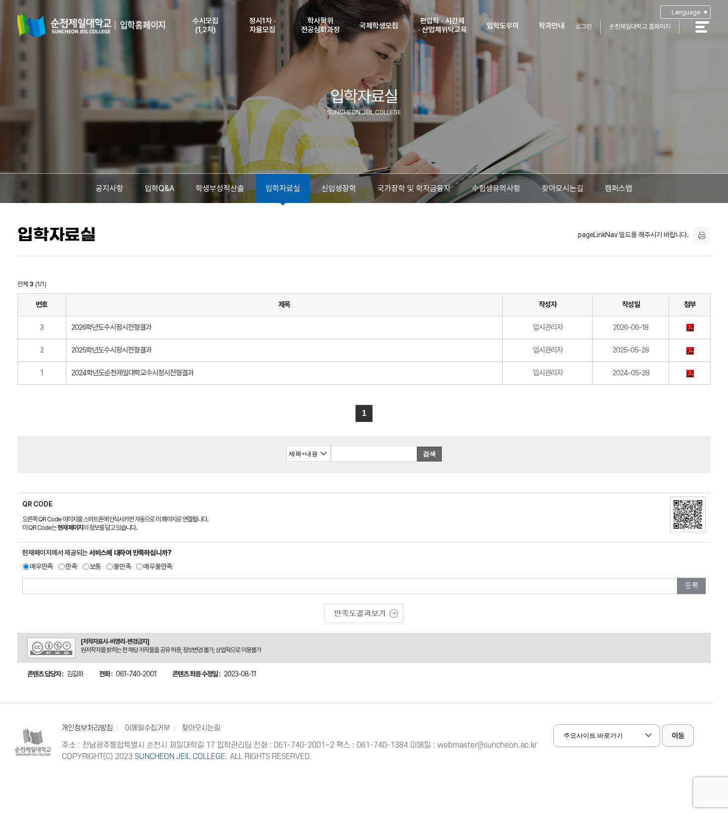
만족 (71, 566)
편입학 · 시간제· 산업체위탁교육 (442, 25)
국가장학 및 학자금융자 (414, 188)
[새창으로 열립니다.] (364, 610)
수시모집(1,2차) (205, 25)
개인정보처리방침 (87, 728)
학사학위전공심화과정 (320, 25)
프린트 (702, 235)
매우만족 (41, 566)
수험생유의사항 (496, 188)
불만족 (122, 566)
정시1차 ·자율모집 (262, 25)
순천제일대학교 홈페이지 (640, 26)
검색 (429, 454)
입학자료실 (282, 188)
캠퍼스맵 (618, 188)
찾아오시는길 (562, 188)
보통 (96, 566)
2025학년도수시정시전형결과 (111, 350)
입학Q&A (159, 188)
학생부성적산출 (220, 188)
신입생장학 (338, 188)
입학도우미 (503, 25)
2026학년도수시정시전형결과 (111, 327)
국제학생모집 (379, 25)
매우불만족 (157, 566)
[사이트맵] (707, 33)
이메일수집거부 (147, 728)
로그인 (583, 26)
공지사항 (109, 188)
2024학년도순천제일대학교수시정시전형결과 (132, 372)
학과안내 (552, 25)
